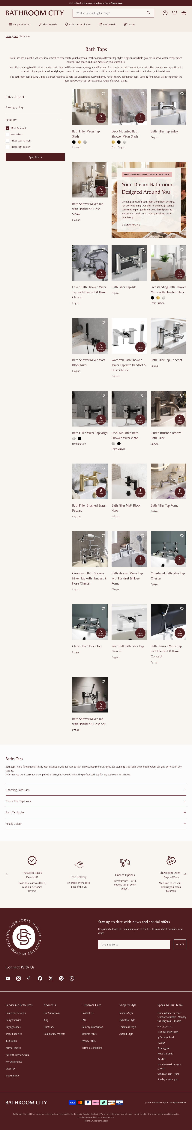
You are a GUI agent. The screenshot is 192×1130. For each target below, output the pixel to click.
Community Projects (54, 1033)
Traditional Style (127, 1027)
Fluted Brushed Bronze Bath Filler (166, 435)
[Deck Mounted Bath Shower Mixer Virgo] (129, 409)
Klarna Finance (13, 1047)
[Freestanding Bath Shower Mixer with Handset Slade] (168, 263)
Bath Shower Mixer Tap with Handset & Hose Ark (88, 721)
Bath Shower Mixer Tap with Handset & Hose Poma (127, 578)
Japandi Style (126, 1033)
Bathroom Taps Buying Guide (30, 76)
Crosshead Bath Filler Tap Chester (168, 575)
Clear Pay (10, 1068)
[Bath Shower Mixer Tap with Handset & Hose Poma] (129, 549)
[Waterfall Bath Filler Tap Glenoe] (129, 622)
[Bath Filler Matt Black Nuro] (129, 481)
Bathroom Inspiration (80, 24)
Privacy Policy (89, 1040)
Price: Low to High (21, 140)
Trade (132, 24)
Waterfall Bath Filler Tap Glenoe (128, 648)
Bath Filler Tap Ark (124, 287)
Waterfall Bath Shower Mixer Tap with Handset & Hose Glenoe (129, 365)
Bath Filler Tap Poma (164, 505)
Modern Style (126, 1013)
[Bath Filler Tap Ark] (129, 263)
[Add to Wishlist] (103, 93)
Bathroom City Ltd (160, 1102)
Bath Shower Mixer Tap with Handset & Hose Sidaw (87, 209)
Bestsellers (17, 134)
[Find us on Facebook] (40, 978)
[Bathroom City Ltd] (35, 13)
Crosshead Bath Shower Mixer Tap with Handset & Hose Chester (89, 578)
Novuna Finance (14, 1061)
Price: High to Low (21, 146)
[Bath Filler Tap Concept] (168, 336)
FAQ (84, 1020)
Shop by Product (22, 24)
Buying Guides (13, 1027)
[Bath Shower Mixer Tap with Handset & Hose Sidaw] (90, 180)
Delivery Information (92, 1027)
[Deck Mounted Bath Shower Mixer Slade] (129, 107)
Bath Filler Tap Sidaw (164, 131)
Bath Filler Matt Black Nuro (126, 508)
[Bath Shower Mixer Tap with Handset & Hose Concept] (168, 622)
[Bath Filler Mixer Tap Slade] (90, 107)
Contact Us (88, 1013)
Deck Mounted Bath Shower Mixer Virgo (125, 435)
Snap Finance (13, 1075)
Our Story (49, 1027)
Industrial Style (127, 1020)
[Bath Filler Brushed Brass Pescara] (90, 481)
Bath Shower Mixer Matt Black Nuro (88, 362)
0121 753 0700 (164, 1026)
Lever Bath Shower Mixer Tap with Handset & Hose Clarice (89, 292)
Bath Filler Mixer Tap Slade (86, 133)
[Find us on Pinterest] (61, 978)
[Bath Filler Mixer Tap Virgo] (90, 409)
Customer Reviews (16, 1013)
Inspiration (11, 1040)
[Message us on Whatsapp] (72, 978)
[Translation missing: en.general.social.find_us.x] (50, 978)
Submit (180, 944)
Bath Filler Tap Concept (166, 360)
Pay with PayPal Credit (17, 1054)
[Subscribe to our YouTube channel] (8, 978)
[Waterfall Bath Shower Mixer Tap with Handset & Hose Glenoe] (129, 336)
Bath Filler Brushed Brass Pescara (88, 508)
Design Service (13, 1020)
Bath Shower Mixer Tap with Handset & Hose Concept (166, 651)
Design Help (109, 24)
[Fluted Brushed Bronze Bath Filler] (168, 409)
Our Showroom (52, 1013)
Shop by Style (50, 24)
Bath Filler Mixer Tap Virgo (90, 433)
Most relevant (18, 128)
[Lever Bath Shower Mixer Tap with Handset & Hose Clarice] (90, 263)
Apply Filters (35, 157)
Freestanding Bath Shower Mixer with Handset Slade (168, 289)
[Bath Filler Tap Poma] (168, 481)
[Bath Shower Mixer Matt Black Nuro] (90, 336)
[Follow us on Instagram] (18, 978)
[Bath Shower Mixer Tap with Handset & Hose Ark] (90, 695)
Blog (46, 1020)
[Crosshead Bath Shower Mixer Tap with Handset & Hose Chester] (90, 549)
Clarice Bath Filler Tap (86, 646)
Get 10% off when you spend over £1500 (96, 3)
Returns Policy (89, 1033)
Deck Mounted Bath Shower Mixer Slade (125, 133)
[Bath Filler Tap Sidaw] (168, 107)
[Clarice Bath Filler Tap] (90, 622)
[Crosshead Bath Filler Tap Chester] (168, 549)
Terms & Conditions (92, 1047)
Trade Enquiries (14, 1033)
